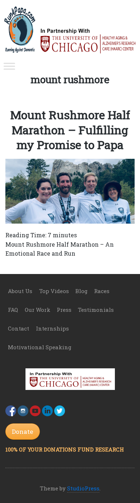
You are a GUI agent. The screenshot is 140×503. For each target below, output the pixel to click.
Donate (22, 431)
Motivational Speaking (39, 347)
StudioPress (83, 488)
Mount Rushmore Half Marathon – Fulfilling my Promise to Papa (70, 129)
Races (101, 291)
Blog (81, 291)
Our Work (37, 309)
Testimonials (96, 309)
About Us (20, 291)
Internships (52, 328)
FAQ (13, 309)
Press (64, 309)
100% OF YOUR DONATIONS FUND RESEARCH (64, 449)
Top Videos (54, 291)
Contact (18, 328)
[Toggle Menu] (9, 66)
